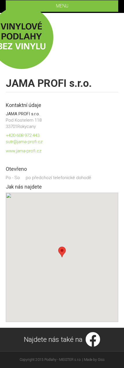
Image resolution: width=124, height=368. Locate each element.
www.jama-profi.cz (24, 151)
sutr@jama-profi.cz (24, 141)
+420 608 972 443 (23, 135)
